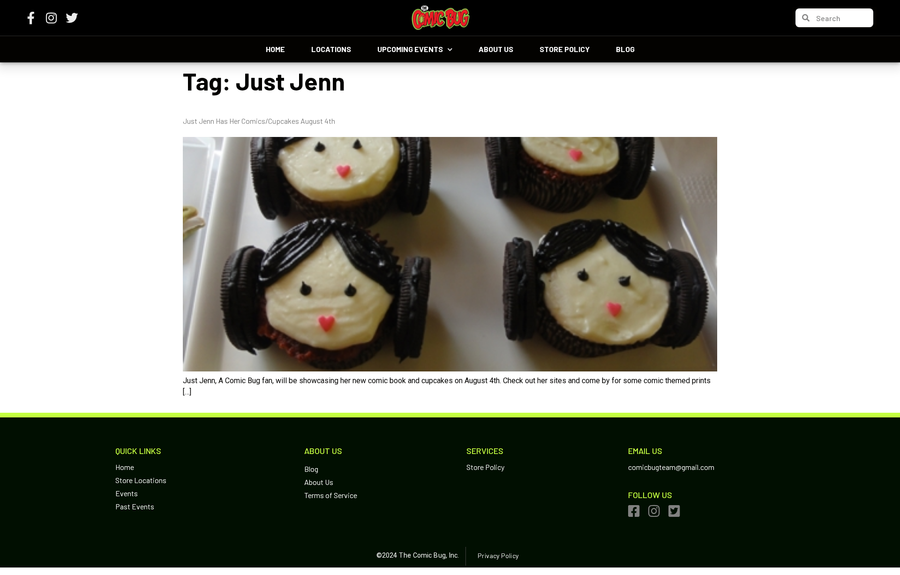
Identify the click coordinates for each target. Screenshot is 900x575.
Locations (331, 49)
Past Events (134, 506)
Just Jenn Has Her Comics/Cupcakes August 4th (259, 120)
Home (275, 49)
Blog (625, 49)
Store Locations (140, 480)
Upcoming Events (410, 49)
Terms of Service (330, 495)
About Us (496, 49)
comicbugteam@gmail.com (671, 466)
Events (126, 493)
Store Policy (565, 49)
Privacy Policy (498, 556)
